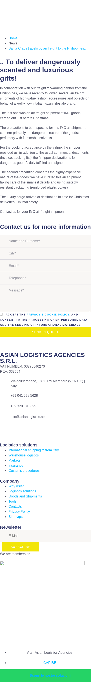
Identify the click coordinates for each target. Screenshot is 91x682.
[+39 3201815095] (5, 409)
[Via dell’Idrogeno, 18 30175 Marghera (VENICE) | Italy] (5, 384)
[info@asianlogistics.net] (5, 419)
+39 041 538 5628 (24, 395)
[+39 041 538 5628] (5, 398)
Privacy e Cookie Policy (48, 314)
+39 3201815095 (23, 406)
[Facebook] (5, 430)
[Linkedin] (16, 430)
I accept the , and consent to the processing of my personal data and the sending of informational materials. (44, 319)
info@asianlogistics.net (28, 417)
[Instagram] (28, 430)
